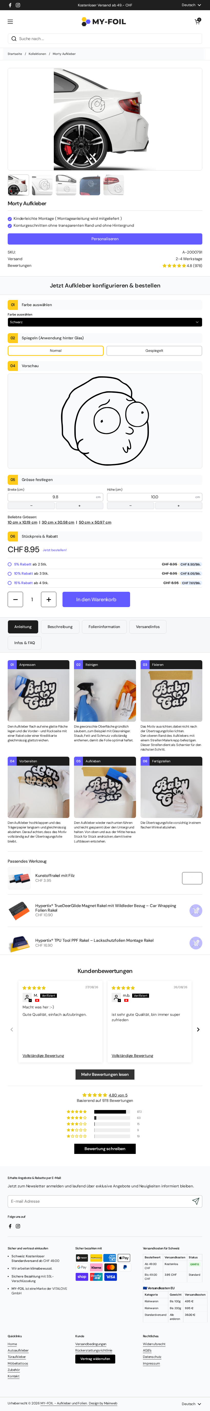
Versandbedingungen (90, 1344)
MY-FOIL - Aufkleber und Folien (63, 1403)
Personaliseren (105, 239)
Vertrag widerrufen (95, 1359)
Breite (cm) (44, 497)
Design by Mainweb (102, 1403)
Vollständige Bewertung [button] (43, 1055)
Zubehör (14, 1370)
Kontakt (13, 1376)
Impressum (151, 1363)
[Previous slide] (12, 1029)
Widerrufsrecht (154, 1344)
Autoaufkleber (18, 1350)
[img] (34, 988)
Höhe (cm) (143, 497)
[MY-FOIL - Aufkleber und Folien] (104, 21)
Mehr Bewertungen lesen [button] (105, 1074)
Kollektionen (37, 54)
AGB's (147, 1350)
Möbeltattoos (18, 1363)
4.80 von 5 (118, 1095)
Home (12, 1344)
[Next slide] (198, 1029)
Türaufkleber (17, 1357)
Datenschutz (152, 1357)
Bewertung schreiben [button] (105, 1148)
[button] (197, 22)
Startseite (15, 54)
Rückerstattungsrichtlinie (93, 1350)
